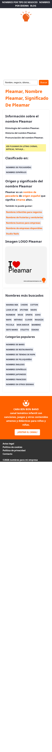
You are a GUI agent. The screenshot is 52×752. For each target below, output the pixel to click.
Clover (28, 319)
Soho (38, 314)
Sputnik (24, 310)
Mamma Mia (12, 304)
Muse (20, 314)
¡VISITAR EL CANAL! (27, 432)
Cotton (34, 304)
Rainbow (10, 314)
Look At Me (11, 310)
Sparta (29, 314)
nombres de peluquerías (19, 359)
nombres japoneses (16, 374)
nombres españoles (16, 172)
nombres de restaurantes (19, 349)
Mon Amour (23, 324)
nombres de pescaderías (18, 167)
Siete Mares (12, 329)
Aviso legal (8, 443)
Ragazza (39, 319)
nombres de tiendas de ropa (20, 354)
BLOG (33, 5)
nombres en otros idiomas (20, 384)
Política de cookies (12, 447)
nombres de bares (15, 344)
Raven (34, 310)
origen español (31, 195)
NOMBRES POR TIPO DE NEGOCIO (20, 2)
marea (21, 199)
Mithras (18, 319)
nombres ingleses (15, 364)
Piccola (10, 324)
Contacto (7, 453)
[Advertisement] (26, 50)
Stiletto (24, 329)
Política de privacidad (14, 450)
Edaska (35, 329)
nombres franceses (16, 379)
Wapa (8, 319)
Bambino (36, 324)
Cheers (24, 304)
